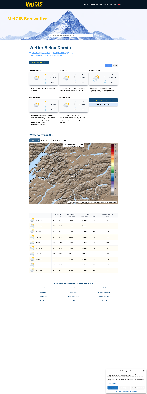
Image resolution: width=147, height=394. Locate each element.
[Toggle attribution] (116, 202)
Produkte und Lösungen (96, 4)
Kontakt (106, 4)
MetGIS (94, 202)
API (111, 4)
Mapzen (102, 202)
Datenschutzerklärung (126, 391)
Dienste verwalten (112, 383)
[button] (144, 371)
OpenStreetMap (78, 202)
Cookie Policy (118, 391)
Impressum (134, 391)
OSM (106, 202)
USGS (108, 202)
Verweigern (125, 388)
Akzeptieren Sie (113, 388)
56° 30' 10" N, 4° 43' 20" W (51, 55)
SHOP (114, 4)
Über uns (86, 4)
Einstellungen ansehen (138, 388)
